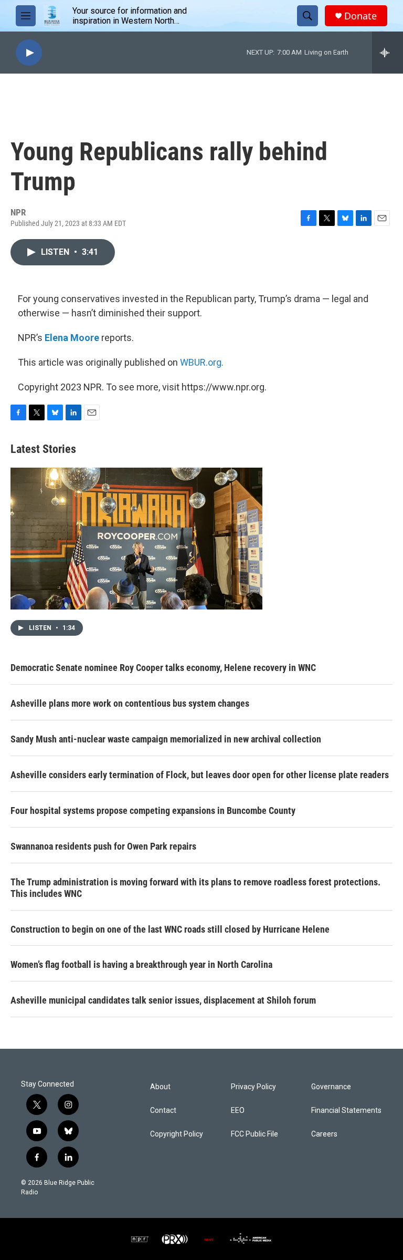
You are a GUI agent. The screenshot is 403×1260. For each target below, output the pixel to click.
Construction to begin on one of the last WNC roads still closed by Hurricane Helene (170, 929)
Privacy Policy (253, 1087)
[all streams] (387, 53)
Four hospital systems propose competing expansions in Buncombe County (152, 810)
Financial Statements (346, 1110)
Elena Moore (72, 337)
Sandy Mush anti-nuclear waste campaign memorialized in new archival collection (165, 739)
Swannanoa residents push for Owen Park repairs (103, 846)
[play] (28, 53)
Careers (324, 1134)
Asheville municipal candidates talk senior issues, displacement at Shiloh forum (163, 1000)
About (160, 1087)
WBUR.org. (202, 362)
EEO (238, 1110)
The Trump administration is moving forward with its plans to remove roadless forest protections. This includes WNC (195, 887)
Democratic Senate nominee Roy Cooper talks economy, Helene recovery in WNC (163, 667)
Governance (331, 1087)
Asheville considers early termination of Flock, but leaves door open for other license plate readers (199, 774)
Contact (163, 1110)
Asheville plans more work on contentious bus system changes (129, 703)
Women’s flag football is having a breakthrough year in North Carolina (141, 964)
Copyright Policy (176, 1134)
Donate (360, 16)
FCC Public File (254, 1134)
